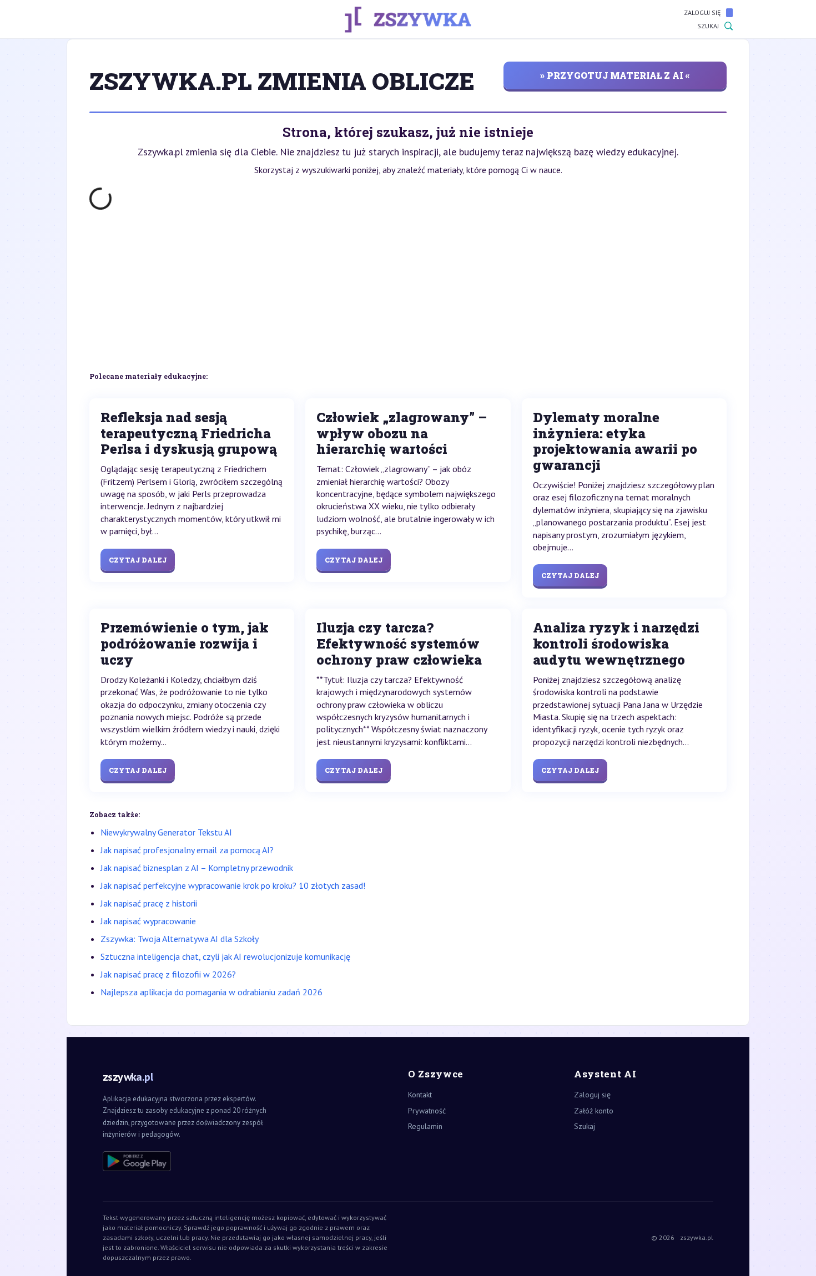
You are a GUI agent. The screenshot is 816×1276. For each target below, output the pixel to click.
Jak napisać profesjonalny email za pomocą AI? (187, 849)
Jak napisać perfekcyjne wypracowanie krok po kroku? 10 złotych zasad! (232, 885)
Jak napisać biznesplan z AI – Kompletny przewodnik (196, 867)
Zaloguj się (702, 12)
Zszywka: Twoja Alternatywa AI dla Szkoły (179, 938)
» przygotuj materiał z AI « (615, 75)
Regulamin (425, 1126)
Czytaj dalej (138, 559)
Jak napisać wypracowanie (148, 920)
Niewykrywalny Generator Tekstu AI (166, 832)
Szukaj (708, 26)
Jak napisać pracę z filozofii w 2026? (168, 974)
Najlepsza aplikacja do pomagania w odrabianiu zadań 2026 (211, 991)
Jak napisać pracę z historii (148, 903)
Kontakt (420, 1095)
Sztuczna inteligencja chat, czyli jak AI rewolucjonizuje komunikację (225, 956)
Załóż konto (593, 1111)
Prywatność (427, 1111)
